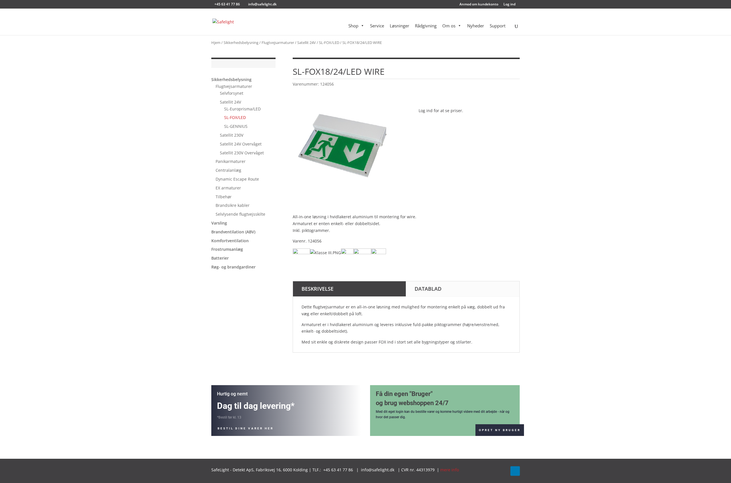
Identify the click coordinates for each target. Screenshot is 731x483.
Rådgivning (426, 26)
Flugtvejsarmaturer (278, 42)
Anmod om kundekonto (478, 5)
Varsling (219, 223)
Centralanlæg (228, 170)
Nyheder (475, 26)
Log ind (509, 5)
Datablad (428, 288)
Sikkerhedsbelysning (241, 42)
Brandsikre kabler (233, 205)
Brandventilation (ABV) (233, 232)
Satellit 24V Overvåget (241, 144)
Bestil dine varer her (246, 428)
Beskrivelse (318, 288)
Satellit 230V (231, 135)
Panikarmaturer (231, 161)
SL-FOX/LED (329, 42)
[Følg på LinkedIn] (515, 471)
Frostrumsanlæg (227, 249)
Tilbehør (224, 196)
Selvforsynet (231, 93)
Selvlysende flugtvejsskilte (240, 214)
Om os (448, 26)
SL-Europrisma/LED (242, 109)
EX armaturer (228, 188)
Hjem (215, 42)
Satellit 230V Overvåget (242, 152)
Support (497, 26)
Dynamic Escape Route (237, 179)
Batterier (220, 258)
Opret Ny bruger (500, 430)
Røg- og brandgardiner (233, 267)
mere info (449, 469)
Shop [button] (353, 26)
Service (377, 26)
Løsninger (399, 26)
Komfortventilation (230, 240)
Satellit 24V (306, 42)
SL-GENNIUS (236, 126)
